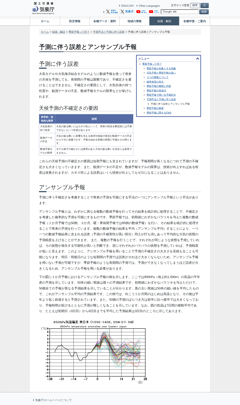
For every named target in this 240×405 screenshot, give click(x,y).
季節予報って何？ (79, 31)
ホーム (45, 21)
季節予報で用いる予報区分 (161, 94)
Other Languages (149, 5)
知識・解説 (164, 21)
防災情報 (74, 21)
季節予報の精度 (155, 108)
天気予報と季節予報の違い (161, 72)
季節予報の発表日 (156, 90)
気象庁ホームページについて (53, 400)
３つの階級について (158, 77)
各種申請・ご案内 (194, 21)
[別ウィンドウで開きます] (112, 11)
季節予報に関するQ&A (159, 112)
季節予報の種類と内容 (159, 86)
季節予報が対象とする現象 (161, 68)
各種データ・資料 (104, 21)
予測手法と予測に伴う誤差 (108, 31)
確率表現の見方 (155, 81)
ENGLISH (127, 5)
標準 (195, 5)
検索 (204, 11)
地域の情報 (135, 21)
